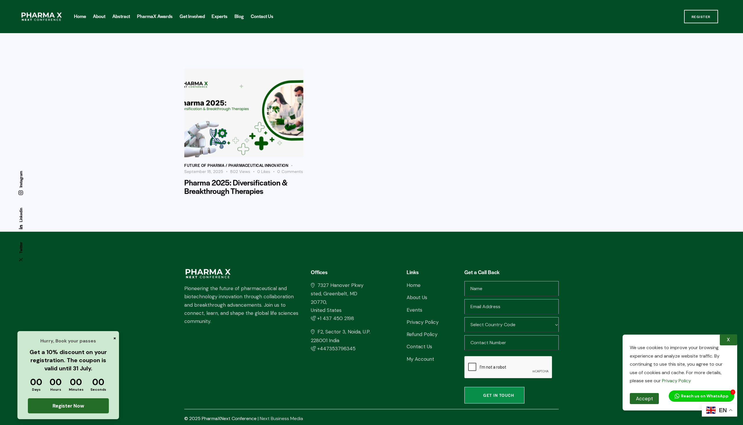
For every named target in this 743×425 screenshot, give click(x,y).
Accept (644, 398)
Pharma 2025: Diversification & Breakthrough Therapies (236, 186)
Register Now (68, 406)
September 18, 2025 (203, 171)
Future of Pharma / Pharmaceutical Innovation (236, 165)
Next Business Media (281, 418)
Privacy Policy (676, 381)
